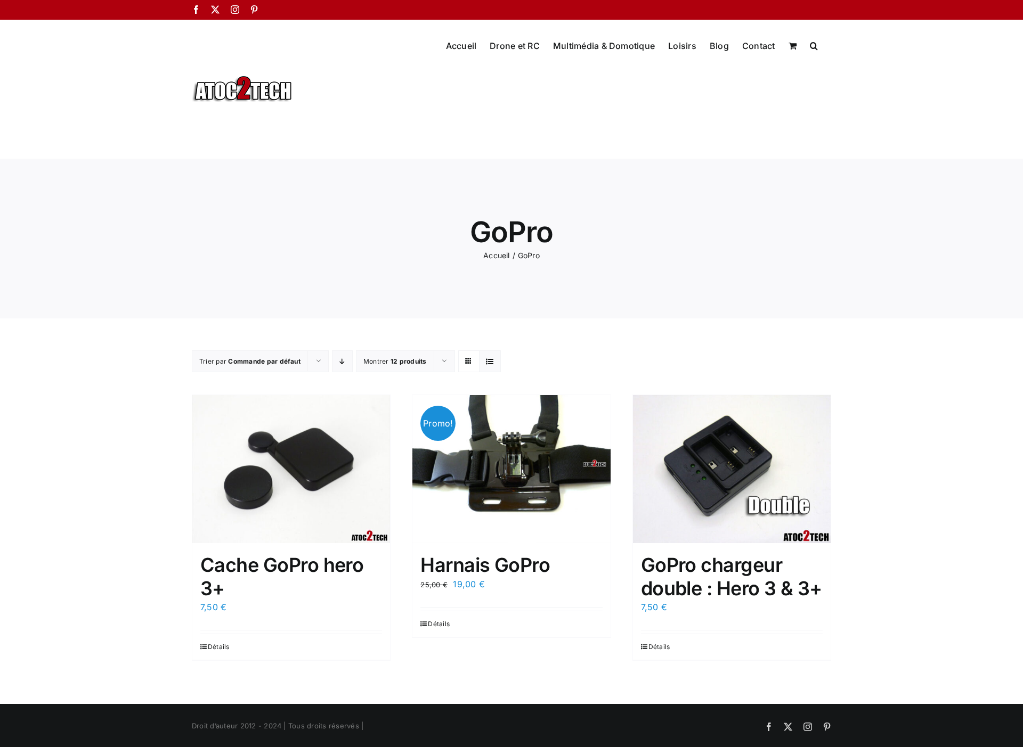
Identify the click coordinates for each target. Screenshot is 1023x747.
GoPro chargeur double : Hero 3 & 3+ (731, 576)
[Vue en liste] (490, 361)
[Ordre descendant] (342, 361)
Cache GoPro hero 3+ (281, 576)
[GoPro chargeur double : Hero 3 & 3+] (732, 469)
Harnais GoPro (485, 565)
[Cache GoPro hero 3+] (291, 469)
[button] (814, 45)
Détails (219, 647)
